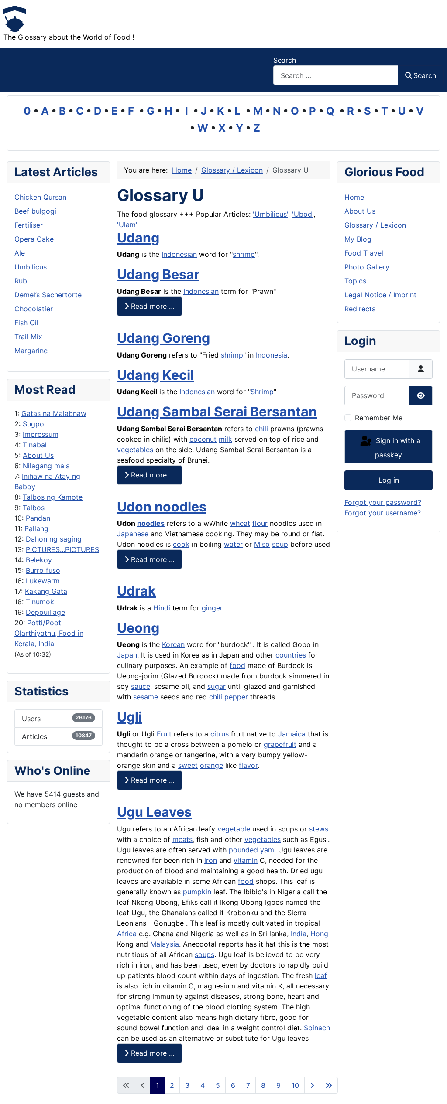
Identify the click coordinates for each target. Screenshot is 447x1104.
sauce (140, 686)
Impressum (40, 434)
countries (290, 655)
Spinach (317, 1027)
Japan (127, 655)
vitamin (246, 860)
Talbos (34, 507)
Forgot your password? (382, 502)
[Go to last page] (329, 1085)
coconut (203, 439)
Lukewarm (43, 580)
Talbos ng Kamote (53, 497)
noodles (151, 523)
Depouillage (45, 612)
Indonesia (271, 355)
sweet (188, 765)
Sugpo (33, 423)
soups (204, 954)
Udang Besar (158, 274)
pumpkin (197, 891)
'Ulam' (127, 224)
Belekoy (39, 559)
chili (261, 428)
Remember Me (378, 417)
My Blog (357, 239)
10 (295, 1085)
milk (225, 439)
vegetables (135, 449)
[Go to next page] (312, 1085)
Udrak (136, 591)
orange (211, 765)
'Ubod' (302, 214)
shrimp (244, 254)
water (233, 544)
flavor (248, 765)
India (298, 933)
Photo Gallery (366, 266)
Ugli (129, 717)
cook (181, 544)
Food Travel (363, 253)
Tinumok (40, 601)
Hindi (161, 607)
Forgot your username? (382, 512)
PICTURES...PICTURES (62, 549)
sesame (145, 696)
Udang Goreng (163, 338)
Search (284, 60)
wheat (240, 523)
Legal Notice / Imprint (380, 294)
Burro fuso (43, 570)
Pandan (38, 518)
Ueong (138, 628)
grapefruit (280, 744)
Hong (319, 933)
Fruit (164, 733)
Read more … (152, 306)
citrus (219, 733)
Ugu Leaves (154, 812)
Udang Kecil (155, 375)
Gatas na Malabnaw (53, 413)
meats (182, 839)
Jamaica (292, 733)
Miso (262, 544)
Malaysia (164, 944)
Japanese (132, 533)
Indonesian (179, 254)
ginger (212, 607)
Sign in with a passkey (397, 448)
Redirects (359, 308)
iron (210, 860)
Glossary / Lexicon (375, 225)
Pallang (36, 528)
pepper (236, 696)
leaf (321, 975)
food (237, 665)
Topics (355, 280)
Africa (127, 933)
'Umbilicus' (270, 214)
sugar (216, 686)
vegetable (233, 829)
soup (280, 544)
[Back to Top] (431, 1088)
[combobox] (335, 75)
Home (354, 197)
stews (318, 829)
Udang (138, 237)
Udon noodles (161, 507)
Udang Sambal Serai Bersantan (217, 411)
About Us (38, 455)
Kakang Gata (46, 591)
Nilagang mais (46, 465)
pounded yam (251, 849)
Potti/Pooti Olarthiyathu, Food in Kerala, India (48, 633)
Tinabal (35, 444)
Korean (173, 644)
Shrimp (262, 391)
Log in (388, 480)
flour (260, 523)
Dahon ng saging (54, 539)
